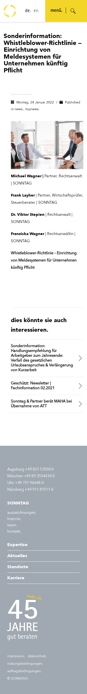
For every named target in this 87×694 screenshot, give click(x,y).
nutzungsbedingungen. (25, 663)
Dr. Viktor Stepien (27, 215)
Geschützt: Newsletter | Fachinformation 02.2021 (33, 386)
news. (19, 109)
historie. (14, 519)
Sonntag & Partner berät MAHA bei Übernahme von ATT (41, 404)
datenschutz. (37, 656)
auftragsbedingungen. (24, 671)
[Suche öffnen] (73, 11)
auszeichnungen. (21, 513)
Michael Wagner (26, 176)
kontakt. (14, 532)
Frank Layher (23, 195)
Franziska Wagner (27, 234)
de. (28, 11)
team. (12, 525)
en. (36, 11)
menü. (56, 10)
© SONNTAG (17, 678)
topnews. (32, 109)
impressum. (16, 656)
